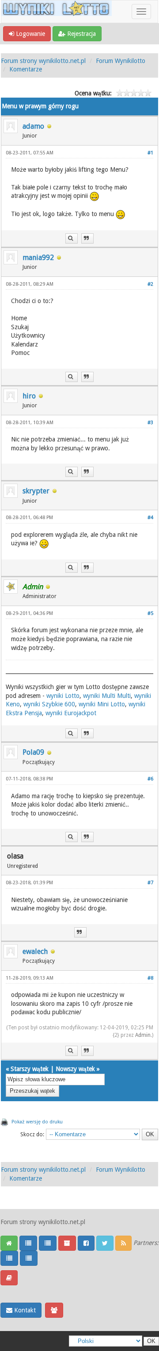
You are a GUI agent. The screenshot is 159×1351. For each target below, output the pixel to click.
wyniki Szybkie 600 (49, 704)
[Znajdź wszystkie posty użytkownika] (71, 238)
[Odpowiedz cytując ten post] (87, 238)
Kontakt (24, 1310)
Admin (143, 1035)
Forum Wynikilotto (120, 60)
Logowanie (29, 33)
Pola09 (33, 752)
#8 (150, 978)
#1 (150, 153)
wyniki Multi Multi (107, 695)
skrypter (36, 491)
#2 (150, 284)
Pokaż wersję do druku (37, 1122)
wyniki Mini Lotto (102, 704)
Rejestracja (80, 33)
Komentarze (25, 69)
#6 (150, 779)
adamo (33, 126)
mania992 (38, 257)
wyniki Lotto (63, 695)
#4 (150, 517)
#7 (150, 883)
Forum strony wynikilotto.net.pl (43, 60)
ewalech (35, 951)
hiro (29, 396)
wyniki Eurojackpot (70, 713)
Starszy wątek (30, 1068)
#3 (150, 422)
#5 (150, 613)
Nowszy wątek (75, 1068)
